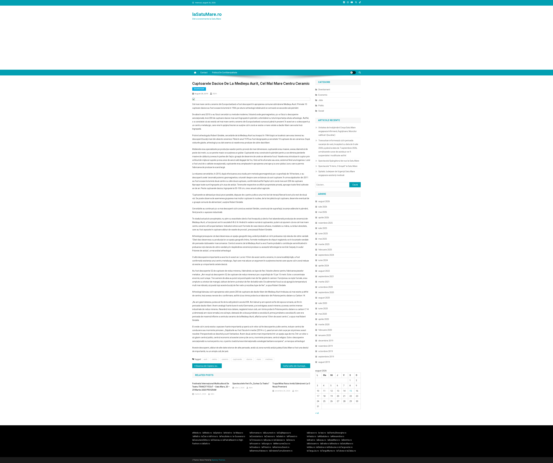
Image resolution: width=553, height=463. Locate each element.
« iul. (317, 413)
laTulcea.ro (341, 451)
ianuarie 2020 (324, 335)
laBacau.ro (321, 440)
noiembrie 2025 (325, 223)
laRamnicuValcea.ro (259, 451)
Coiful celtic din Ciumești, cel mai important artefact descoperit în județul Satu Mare (296, 366)
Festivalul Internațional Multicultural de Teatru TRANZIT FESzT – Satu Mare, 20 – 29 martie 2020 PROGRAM (211, 386)
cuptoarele (237, 359)
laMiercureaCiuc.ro (281, 443)
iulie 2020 (322, 303)
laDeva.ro (290, 440)
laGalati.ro (280, 436)
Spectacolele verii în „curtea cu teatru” (250, 383)
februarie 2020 (325, 330)
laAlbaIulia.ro (323, 436)
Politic (321, 105)
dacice (249, 359)
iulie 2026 (322, 207)
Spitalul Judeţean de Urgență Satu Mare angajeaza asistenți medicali (336, 173)
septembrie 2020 (326, 292)
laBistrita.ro (346, 440)
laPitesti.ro (266, 447)
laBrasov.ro (312, 433)
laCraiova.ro (269, 436)
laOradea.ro (255, 447)
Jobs (320, 100)
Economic (322, 95)
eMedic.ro (196, 433)
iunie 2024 (323, 260)
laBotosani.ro (313, 443)
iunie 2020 (323, 308)
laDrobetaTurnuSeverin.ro (280, 451)
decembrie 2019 (325, 340)
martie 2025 (323, 244)
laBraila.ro (324, 443)
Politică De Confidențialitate (224, 72)
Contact (204, 72)
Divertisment (199, 89)
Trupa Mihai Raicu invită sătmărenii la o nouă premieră (291, 385)
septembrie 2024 (326, 255)
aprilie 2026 (323, 217)
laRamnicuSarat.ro (280, 447)
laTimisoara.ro (256, 440)
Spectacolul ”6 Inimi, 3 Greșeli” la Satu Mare (337, 166)
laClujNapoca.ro (284, 433)
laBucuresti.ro (269, 433)
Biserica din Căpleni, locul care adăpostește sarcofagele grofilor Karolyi (209, 366)
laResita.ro (334, 443)
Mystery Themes (218, 460)
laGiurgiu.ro (267, 443)
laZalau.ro (351, 451)
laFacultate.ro (225, 436)
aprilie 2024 (323, 265)
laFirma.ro (213, 436)
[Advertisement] (276, 48)
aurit (205, 359)
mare (259, 359)
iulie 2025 (322, 228)
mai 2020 (322, 314)
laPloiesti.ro (292, 436)
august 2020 (324, 298)
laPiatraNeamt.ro (230, 440)
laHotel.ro (228, 433)
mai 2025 (322, 239)
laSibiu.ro (311, 447)
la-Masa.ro (238, 433)
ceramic (225, 359)
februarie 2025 (325, 249)
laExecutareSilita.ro (201, 440)
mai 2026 (322, 212)
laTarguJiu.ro (313, 451)
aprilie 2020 (323, 319)
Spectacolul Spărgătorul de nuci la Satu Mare (338, 161)
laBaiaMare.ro (333, 440)
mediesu (269, 359)
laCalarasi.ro (279, 440)
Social (321, 111)
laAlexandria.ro (337, 436)
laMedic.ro (207, 433)
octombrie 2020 (325, 287)
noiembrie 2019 (325, 346)
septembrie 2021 (326, 276)
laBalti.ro (206, 443)
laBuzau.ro (269, 440)
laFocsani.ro (255, 443)
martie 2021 (323, 282)
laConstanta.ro (256, 436)
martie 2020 (323, 324)
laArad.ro (311, 440)
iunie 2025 (323, 233)
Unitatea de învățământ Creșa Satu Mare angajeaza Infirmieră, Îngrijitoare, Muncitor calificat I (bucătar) (337, 131)
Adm (215, 93)
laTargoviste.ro (346, 447)
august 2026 (324, 201)
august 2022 (324, 271)
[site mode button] (353, 72)
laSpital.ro (217, 433)
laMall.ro (196, 436)
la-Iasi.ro (322, 433)
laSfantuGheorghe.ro (336, 433)
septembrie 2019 (326, 356)
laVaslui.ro (312, 436)
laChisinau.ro (216, 440)
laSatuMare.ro (207, 14)
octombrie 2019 (325, 351)
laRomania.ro (256, 433)
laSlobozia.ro (333, 447)
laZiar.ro (205, 436)
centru (214, 359)
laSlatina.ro (321, 447)
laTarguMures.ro (327, 451)
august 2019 (324, 362)
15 (351, 391)
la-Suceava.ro (239, 436)
